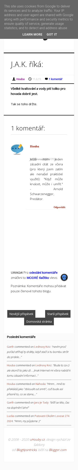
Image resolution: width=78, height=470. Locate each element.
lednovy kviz (42, 346)
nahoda (40, 384)
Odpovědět (59, 207)
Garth (10, 346)
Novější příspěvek (21, 314)
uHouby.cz (37, 439)
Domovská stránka (39, 321)
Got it (52, 34)
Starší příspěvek (57, 314)
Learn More (32, 34)
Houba (34, 146)
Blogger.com (57, 450)
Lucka (10, 416)
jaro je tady (41, 402)
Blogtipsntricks (26, 450)
